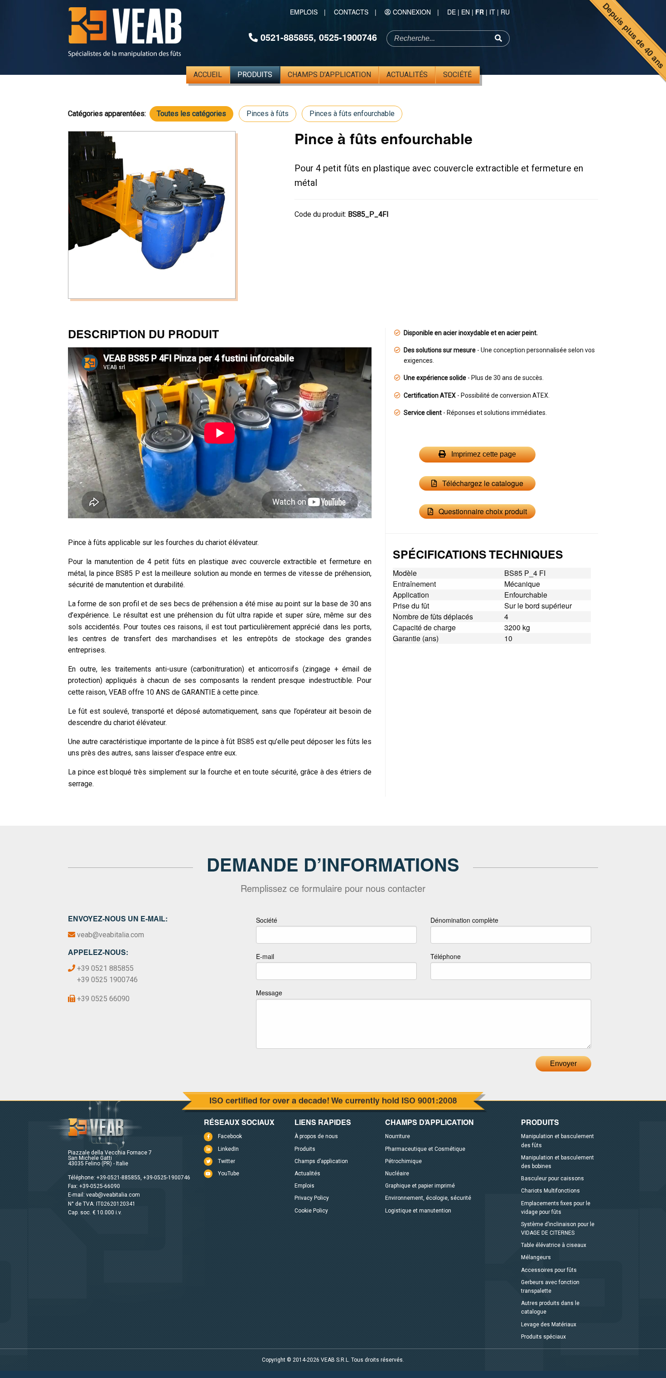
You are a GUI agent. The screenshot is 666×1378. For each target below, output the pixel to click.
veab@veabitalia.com (110, 934)
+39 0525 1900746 (107, 979)
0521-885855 (287, 37)
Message (269, 992)
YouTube (228, 1173)
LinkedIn (228, 1149)
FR (479, 11)
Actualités (407, 74)
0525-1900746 (348, 37)
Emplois (304, 11)
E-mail (265, 956)
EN (465, 11)
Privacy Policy (311, 1198)
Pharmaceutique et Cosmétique (425, 1149)
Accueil (207, 74)
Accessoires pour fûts (549, 1270)
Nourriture (397, 1136)
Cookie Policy (311, 1211)
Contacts (351, 11)
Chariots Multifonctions (550, 1191)
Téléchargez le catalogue (481, 483)
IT (492, 11)
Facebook (230, 1136)
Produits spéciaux (543, 1337)
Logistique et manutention (418, 1211)
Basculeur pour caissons (552, 1178)
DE (451, 11)
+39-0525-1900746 (166, 1177)
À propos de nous (316, 1136)
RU (505, 11)
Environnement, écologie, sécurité (428, 1198)
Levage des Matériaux (548, 1324)
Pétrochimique (403, 1161)
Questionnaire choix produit (482, 511)
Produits (254, 74)
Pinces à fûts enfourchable (352, 113)
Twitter (226, 1161)
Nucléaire (397, 1173)
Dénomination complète (464, 920)
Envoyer (563, 1063)
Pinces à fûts (267, 113)
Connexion (412, 11)
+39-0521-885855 (118, 1177)
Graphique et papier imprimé (420, 1186)
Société (457, 74)
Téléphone (445, 956)
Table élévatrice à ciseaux (553, 1245)
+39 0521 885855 (105, 968)
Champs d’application (329, 74)
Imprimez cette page (482, 454)
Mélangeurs (536, 1257)
